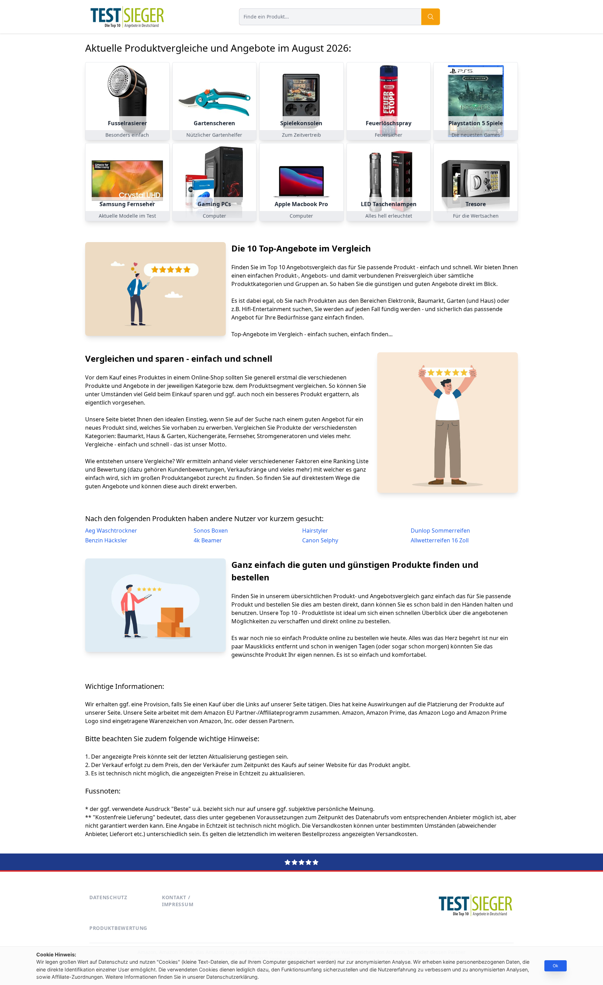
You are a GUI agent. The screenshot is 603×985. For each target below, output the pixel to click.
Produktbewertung (118, 928)
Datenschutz (108, 897)
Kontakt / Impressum (177, 901)
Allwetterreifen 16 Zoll (440, 540)
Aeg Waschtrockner (111, 530)
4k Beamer (208, 540)
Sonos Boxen (211, 530)
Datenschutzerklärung (232, 977)
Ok (555, 965)
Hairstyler (315, 530)
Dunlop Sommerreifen (440, 530)
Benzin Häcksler (106, 540)
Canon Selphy (320, 540)
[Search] (430, 16)
